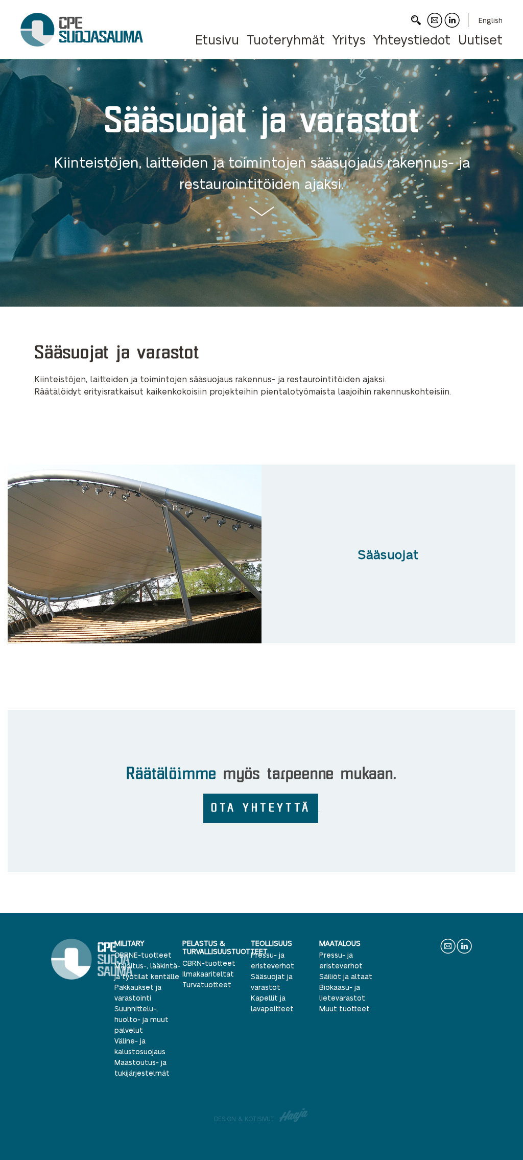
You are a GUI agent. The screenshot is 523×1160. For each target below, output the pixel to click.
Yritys (349, 39)
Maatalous (340, 943)
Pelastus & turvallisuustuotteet (225, 947)
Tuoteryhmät (286, 39)
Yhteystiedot (411, 39)
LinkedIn (452, 27)
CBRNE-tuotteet (143, 954)
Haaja (294, 1115)
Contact (434, 27)
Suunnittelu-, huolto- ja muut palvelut (141, 1019)
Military (129, 943)
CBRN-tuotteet (208, 963)
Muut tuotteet (344, 1008)
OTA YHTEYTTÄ (261, 807)
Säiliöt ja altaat (345, 976)
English (491, 20)
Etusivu (217, 39)
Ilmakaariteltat (208, 973)
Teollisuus (271, 943)
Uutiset (480, 39)
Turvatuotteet (206, 984)
